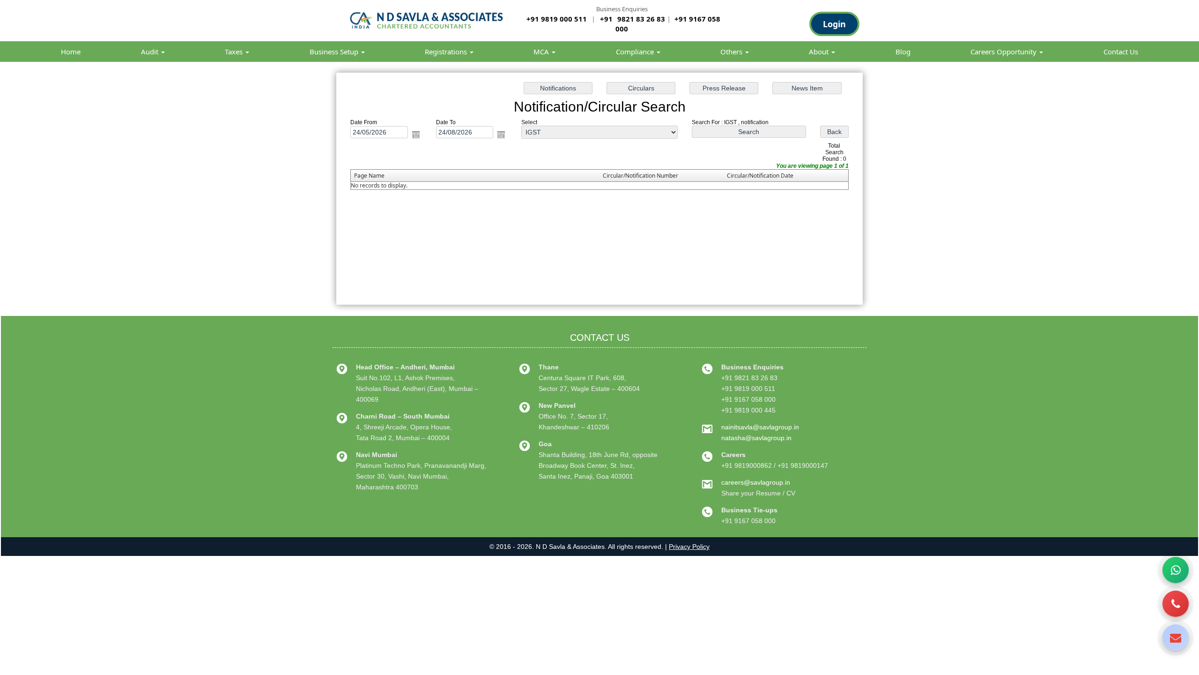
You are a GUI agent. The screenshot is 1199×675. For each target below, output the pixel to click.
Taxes (234, 51)
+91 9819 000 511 (556, 18)
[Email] (1175, 637)
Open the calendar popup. (416, 135)
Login (834, 24)
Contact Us (1120, 51)
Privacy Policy (689, 546)
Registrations (447, 51)
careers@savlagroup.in (755, 482)
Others (732, 51)
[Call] (1175, 604)
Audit (150, 51)
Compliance (636, 51)
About (819, 51)
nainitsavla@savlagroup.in (760, 427)
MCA (542, 51)
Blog (903, 51)
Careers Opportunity (1004, 51)
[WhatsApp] (1175, 570)
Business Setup (335, 51)
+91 (607, 18)
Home (71, 51)
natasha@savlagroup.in (756, 438)
